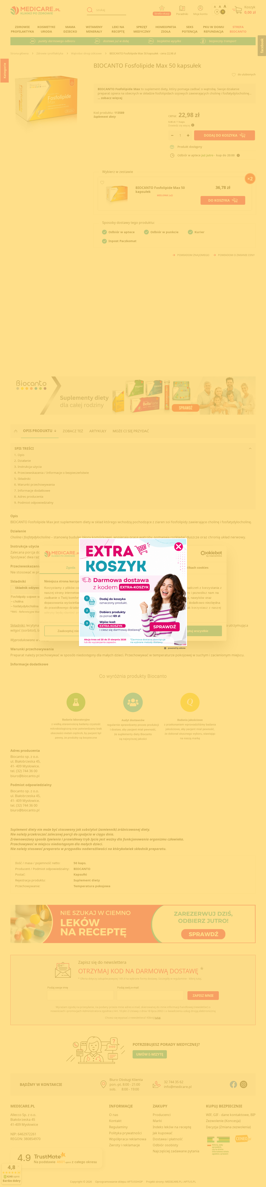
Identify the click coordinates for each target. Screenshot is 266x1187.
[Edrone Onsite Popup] (133, 593)
